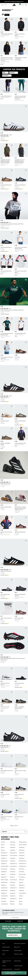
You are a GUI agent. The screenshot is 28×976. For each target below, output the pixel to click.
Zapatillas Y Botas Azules (4, 858)
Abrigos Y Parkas (12, 877)
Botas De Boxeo (5, 866)
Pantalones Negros (21, 869)
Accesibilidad (17, 969)
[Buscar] (22, 5)
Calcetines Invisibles (21, 872)
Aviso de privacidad (18, 965)
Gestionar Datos (17, 960)
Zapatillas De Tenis (4, 890)
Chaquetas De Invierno (13, 853)
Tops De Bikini (22, 893)
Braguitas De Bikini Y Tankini (4, 855)
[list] (16, 15)
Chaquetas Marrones (12, 872)
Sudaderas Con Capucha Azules (14, 888)
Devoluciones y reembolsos (19, 943)
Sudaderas (21, 890)
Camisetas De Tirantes (4, 896)
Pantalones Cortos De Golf (22, 853)
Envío (3, 943)
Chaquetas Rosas (12, 874)
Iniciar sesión (8, 921)
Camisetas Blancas (3, 901)
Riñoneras (21, 879)
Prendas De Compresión (22, 877)
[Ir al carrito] (25, 5)
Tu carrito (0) (20, 921)
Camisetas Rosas (12, 845)
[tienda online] (14, 5)
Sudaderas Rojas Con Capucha (12, 893)
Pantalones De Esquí (22, 863)
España (16, 974)
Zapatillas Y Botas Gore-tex (4, 872)
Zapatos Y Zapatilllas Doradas (3, 874)
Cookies (4, 965)
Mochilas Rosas (23, 842)
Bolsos (2, 847)
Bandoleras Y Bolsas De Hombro (4, 853)
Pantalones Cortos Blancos (22, 850)
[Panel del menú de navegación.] (2, 5)
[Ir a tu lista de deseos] (5, 5)
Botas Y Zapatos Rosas (5, 880)
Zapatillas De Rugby (4, 882)
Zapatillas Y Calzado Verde (4, 893)
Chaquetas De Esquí (13, 863)
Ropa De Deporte (21, 882)
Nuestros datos (5, 950)
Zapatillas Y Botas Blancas (4, 863)
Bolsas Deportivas (3, 850)
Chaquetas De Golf (13, 866)
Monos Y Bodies (23, 844)
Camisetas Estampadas (4, 898)
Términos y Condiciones (7, 969)
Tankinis (3, 842)
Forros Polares (13, 855)
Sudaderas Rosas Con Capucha (12, 896)
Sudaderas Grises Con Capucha (12, 890)
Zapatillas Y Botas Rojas (4, 877)
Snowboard (21, 887)
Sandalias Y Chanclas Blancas (21, 885)
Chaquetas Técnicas (12, 858)
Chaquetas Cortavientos (13, 882)
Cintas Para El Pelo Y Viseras (13, 880)
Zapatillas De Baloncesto (4, 861)
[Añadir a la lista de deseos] (12, 19)
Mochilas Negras (12, 904)
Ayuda (3, 954)
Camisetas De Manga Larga (4, 904)
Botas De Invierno (12, 901)
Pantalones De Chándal (22, 861)
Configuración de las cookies (6, 961)
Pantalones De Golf (22, 866)
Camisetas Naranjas (12, 842)
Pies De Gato (4, 869)
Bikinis (2, 844)
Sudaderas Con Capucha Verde (13, 898)
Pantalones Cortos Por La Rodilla (22, 858)
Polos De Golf (22, 874)
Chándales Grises (12, 847)
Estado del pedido (6, 947)
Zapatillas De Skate (4, 888)
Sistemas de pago (17, 950)
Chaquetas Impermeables (13, 869)
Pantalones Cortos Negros (22, 855)
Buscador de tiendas (18, 954)
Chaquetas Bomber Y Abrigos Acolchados (13, 850)
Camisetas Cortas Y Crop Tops (13, 885)
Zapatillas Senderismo (4, 885)
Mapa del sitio (17, 947)
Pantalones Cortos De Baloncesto (21, 847)
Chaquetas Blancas (12, 861)
